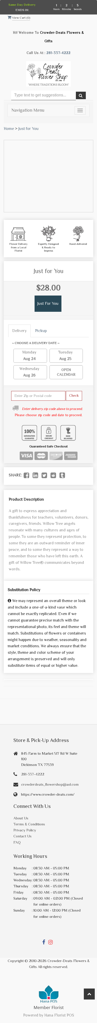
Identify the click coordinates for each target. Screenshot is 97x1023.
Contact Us (22, 836)
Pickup (41, 331)
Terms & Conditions (29, 824)
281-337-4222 (59, 53)
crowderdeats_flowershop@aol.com (50, 784)
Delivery (19, 331)
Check (74, 395)
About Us (20, 818)
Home (9, 128)
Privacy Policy (24, 830)
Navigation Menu (27, 110)
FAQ (17, 842)
